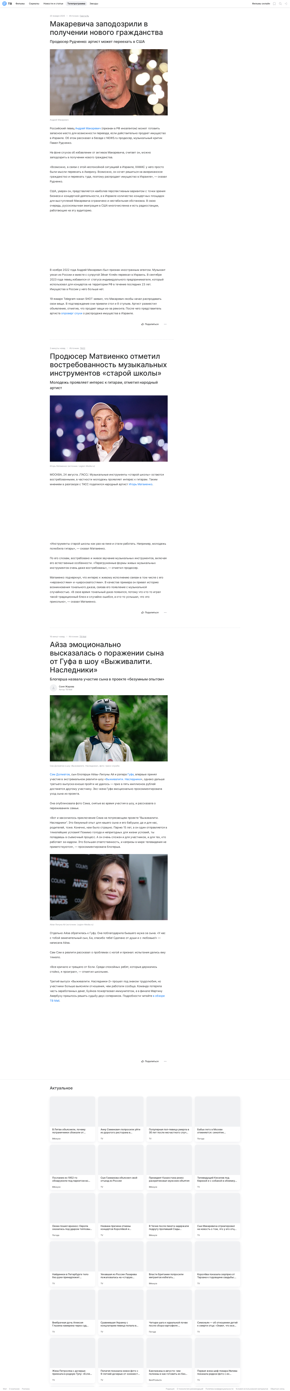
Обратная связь (278, 1389)
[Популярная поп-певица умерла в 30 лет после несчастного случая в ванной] (169, 1119)
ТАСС (82, 348)
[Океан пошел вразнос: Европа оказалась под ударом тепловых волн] (72, 1215)
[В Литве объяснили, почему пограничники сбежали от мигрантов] (72, 1119)
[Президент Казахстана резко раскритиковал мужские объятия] (169, 1167)
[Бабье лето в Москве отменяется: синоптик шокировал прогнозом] (217, 1119)
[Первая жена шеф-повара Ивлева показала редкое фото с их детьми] (217, 1360)
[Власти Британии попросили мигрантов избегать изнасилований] (169, 1264)
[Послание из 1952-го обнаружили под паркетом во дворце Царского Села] (72, 1167)
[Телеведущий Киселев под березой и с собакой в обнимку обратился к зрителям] (217, 1167)
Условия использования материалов (252, 1389)
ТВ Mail (82, 636)
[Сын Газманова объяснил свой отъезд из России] (120, 1167)
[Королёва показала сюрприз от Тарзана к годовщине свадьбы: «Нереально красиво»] (217, 1264)
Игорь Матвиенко (140, 484)
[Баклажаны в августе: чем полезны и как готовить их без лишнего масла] (169, 1360)
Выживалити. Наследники (123, 779)
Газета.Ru (84, 16)
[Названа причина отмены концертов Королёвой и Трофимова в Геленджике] (120, 1215)
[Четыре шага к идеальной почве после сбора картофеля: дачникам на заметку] (169, 1312)
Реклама (26, 1389)
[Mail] (4, 3)
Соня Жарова (66, 686)
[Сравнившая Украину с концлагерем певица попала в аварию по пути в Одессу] (120, 1312)
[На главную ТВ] (9, 3)
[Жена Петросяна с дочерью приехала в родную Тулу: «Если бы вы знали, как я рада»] (72, 1360)
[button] (109, 82)
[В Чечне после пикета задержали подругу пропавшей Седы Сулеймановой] (169, 1215)
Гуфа (130, 774)
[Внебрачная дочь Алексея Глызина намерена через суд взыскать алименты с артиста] (72, 1312)
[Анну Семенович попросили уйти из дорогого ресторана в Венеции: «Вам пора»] (120, 1119)
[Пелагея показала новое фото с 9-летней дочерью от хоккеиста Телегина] (120, 1360)
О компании (14, 1389)
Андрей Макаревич (88, 128)
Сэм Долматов (60, 774)
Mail (5, 1389)
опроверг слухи (71, 313)
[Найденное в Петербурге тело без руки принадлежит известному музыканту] (72, 1264)
